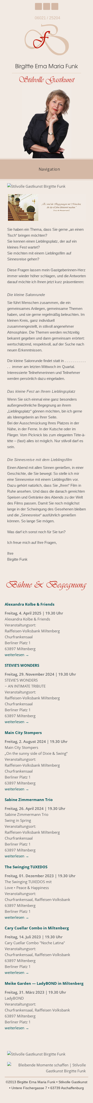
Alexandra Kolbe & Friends (29, 604)
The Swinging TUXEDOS (26, 866)
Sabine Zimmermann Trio (29, 799)
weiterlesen (17, 654)
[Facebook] (38, 6)
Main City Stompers (23, 732)
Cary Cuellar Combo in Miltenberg (37, 927)
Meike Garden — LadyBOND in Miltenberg (44, 983)
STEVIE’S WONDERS (22, 665)
